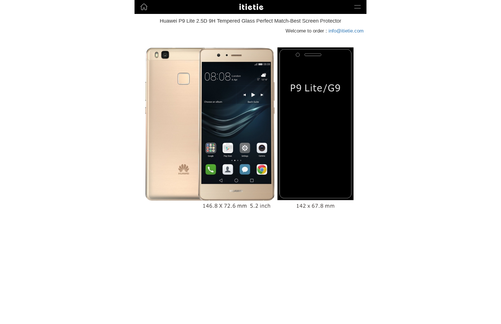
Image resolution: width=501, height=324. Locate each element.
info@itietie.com (346, 31)
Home (142, 15)
